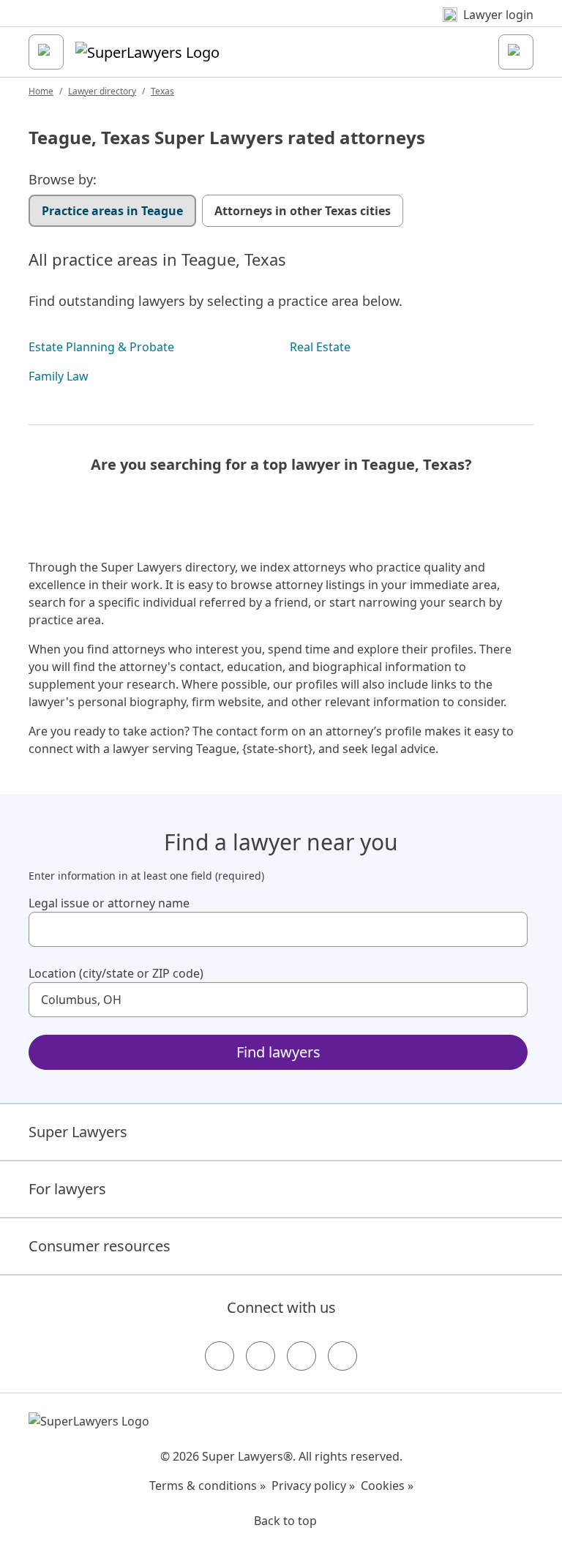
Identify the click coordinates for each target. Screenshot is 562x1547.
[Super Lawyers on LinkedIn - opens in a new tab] (342, 1356)
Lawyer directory (102, 91)
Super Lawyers (78, 1132)
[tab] (112, 211)
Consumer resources (100, 1246)
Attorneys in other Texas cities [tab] (302, 211)
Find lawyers (278, 1052)
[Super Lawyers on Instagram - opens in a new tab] (260, 1356)
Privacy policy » (313, 1485)
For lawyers (67, 1189)
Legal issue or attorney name (109, 903)
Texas (162, 91)
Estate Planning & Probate (101, 347)
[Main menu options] (46, 52)
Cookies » (387, 1485)
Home (41, 91)
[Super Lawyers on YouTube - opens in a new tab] (301, 1356)
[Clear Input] (510, 929)
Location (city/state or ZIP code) (116, 973)
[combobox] (278, 929)
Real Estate (320, 347)
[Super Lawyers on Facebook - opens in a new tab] (219, 1356)
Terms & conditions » (207, 1485)
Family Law (59, 376)
